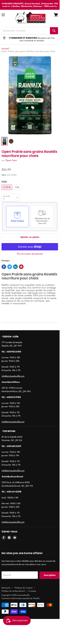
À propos (32, 590)
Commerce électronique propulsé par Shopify (21, 598)
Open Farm (11, 160)
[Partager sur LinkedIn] (15, 266)
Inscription (50, 575)
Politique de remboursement (13, 590)
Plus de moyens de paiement (30, 254)
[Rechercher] (54, 30)
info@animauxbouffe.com (13, 376)
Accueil (5, 48)
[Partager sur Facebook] (4, 266)
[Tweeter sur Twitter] (9, 266)
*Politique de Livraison (23, 587)
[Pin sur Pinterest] (21, 266)
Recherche (6, 587)
